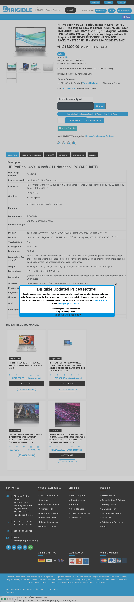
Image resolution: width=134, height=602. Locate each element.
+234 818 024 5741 (100, 300)
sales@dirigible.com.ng (68, 303)
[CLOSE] (116, 284)
